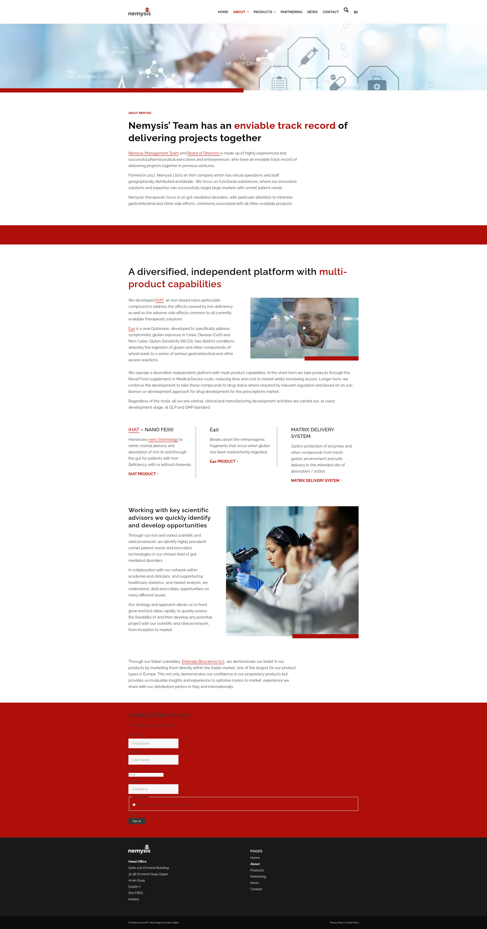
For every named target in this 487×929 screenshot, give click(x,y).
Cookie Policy (352, 922)
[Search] (346, 12)
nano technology (163, 439)
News (254, 883)
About (255, 864)
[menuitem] (223, 12)
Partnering (258, 876)
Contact (256, 889)
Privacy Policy (201, 805)
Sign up (137, 821)
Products (257, 870)
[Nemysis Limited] (139, 12)
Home (255, 858)
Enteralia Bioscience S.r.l (203, 661)
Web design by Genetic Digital (164, 922)
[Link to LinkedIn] (356, 12)
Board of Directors (203, 153)
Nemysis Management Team (153, 153)
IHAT (159, 300)
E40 (131, 328)
